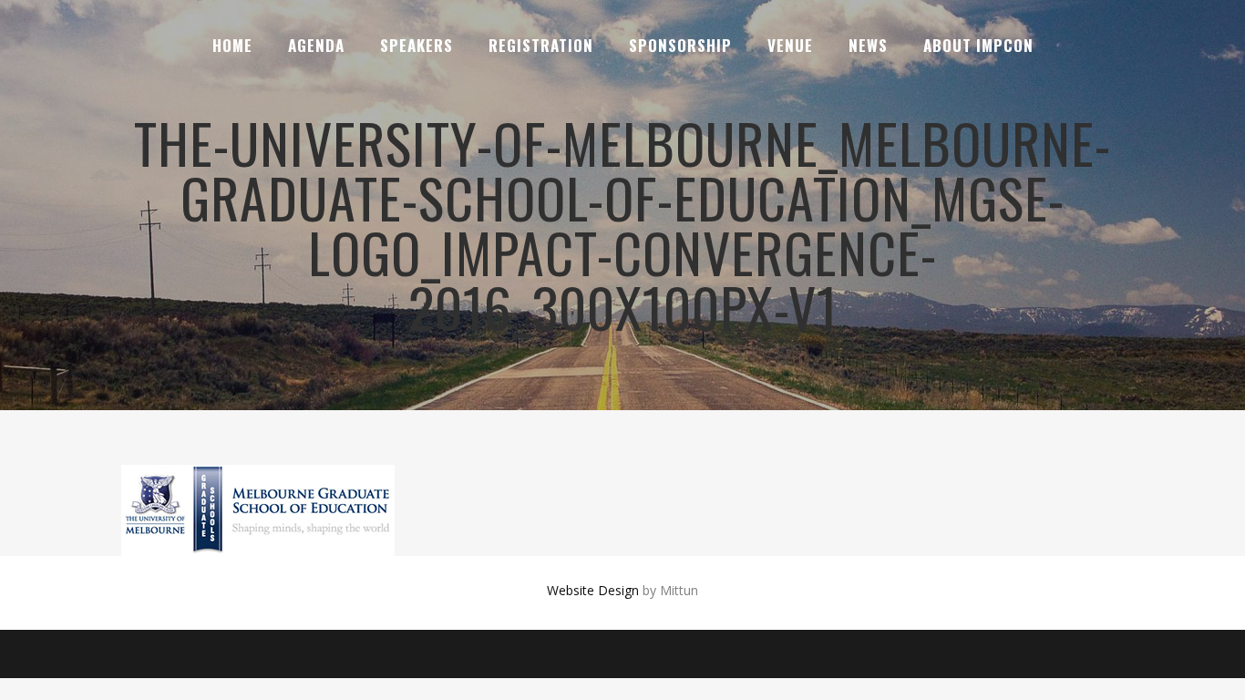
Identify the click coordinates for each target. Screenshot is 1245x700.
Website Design (593, 590)
